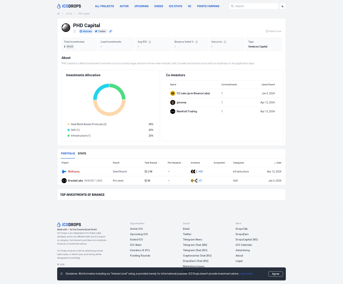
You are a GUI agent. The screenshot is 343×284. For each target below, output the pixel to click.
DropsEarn (242, 234)
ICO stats (175, 6)
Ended (158, 6)
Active (124, 6)
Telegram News (192, 239)
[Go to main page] (69, 6)
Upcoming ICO (139, 234)
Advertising (243, 250)
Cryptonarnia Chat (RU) (197, 255)
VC (189, 6)
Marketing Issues (193, 266)
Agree (275, 273)
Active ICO (136, 228)
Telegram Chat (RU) (195, 250)
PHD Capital (84, 13)
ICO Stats (135, 245)
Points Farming (208, 6)
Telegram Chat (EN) (195, 245)
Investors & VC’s (140, 250)
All (58, 13)
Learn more (246, 273)
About (239, 255)
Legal (239, 261)
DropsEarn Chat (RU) (196, 261)
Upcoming (142, 6)
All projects (104, 6)
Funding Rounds (140, 255)
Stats (82, 153)
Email (186, 228)
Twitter (187, 234)
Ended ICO (136, 239)
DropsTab (242, 228)
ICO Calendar (244, 245)
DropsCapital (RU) (247, 239)
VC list (69, 13)
